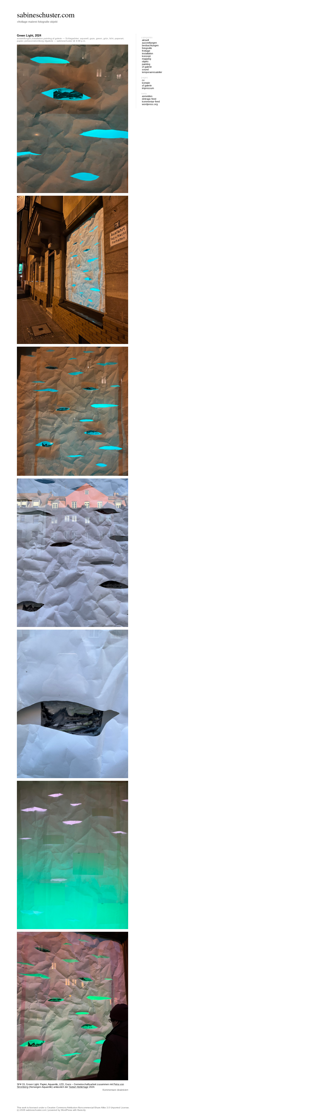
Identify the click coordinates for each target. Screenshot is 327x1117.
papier (20, 41)
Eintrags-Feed (149, 99)
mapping (146, 58)
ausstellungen (24, 38)
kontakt (146, 82)
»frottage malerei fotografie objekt (37, 21)
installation (37, 38)
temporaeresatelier (152, 72)
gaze (92, 38)
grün (105, 38)
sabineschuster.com (46, 14)
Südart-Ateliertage (78, 1087)
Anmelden (147, 96)
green (99, 38)
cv (143, 80)
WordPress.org (150, 104)
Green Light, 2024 (29, 35)
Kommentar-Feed (151, 101)
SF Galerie (147, 85)
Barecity (81, 1110)
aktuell (145, 40)
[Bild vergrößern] (122, 635)
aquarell (84, 38)
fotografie (147, 48)
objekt (145, 61)
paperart (119, 38)
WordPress (66, 1110)
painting (48, 38)
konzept (146, 56)
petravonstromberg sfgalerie (38, 41)
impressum (148, 88)
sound (145, 69)
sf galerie (57, 38)
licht (111, 38)
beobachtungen (150, 45)
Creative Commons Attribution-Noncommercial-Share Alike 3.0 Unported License (88, 1107)
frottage (146, 50)
